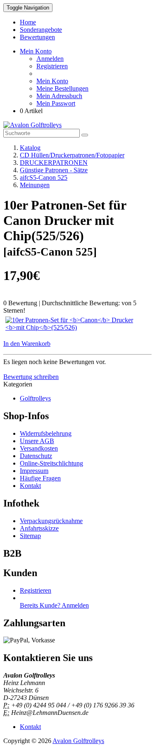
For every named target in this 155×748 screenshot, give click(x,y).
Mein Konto (52, 80)
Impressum (34, 470)
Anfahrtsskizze (39, 528)
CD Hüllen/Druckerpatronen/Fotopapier (72, 155)
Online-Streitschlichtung (51, 463)
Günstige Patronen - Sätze (54, 170)
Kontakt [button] (30, 726)
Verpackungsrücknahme (51, 520)
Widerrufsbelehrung (46, 433)
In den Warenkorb (26, 343)
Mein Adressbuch (59, 95)
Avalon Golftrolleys (78, 740)
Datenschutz (36, 455)
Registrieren (52, 66)
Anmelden (50, 58)
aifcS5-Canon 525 (43, 177)
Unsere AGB (37, 440)
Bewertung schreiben (31, 376)
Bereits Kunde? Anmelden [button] (54, 605)
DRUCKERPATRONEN (54, 162)
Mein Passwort (55, 103)
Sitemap (30, 535)
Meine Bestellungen (62, 88)
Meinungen (35, 184)
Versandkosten (39, 448)
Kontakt (30, 485)
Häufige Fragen (40, 478)
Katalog (30, 147)
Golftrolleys (35, 398)
